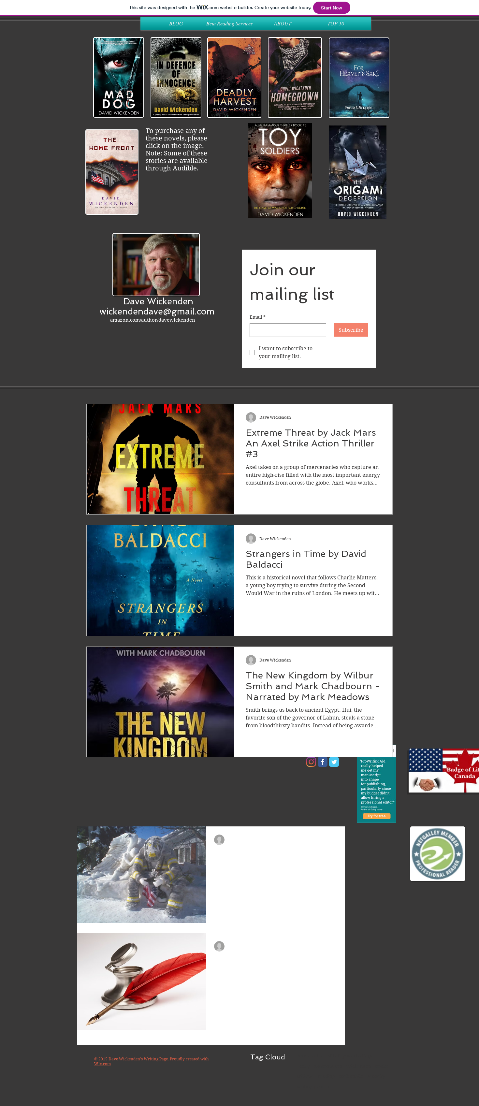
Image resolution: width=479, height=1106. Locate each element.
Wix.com (102, 1063)
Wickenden (358, 1066)
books (381, 1066)
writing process (313, 1087)
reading (326, 1076)
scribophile (351, 1076)
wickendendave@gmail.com (157, 311)
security (376, 1076)
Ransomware (327, 1066)
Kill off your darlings (349, 1056)
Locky (303, 1066)
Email (258, 317)
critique (305, 1076)
